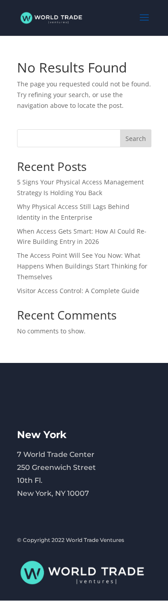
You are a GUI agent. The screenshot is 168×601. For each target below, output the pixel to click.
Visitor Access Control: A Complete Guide (78, 290)
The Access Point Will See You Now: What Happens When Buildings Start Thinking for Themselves (82, 266)
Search (135, 138)
